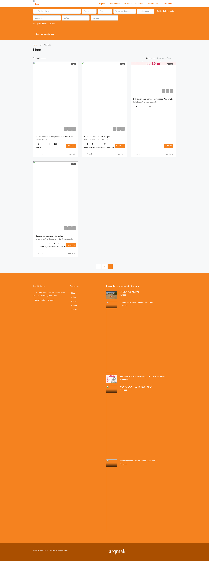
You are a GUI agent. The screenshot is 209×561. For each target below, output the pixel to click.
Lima (73, 293)
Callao (73, 297)
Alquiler (170, 64)
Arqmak (102, 4)
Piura (73, 301)
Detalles (71, 146)
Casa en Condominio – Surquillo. (98, 136)
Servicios (127, 4)
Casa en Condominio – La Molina (49, 236)
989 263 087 (169, 4)
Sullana (74, 309)
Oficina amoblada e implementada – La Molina (55, 136)
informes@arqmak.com (44, 300)
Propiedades (114, 4)
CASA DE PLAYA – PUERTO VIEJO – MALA (136, 387)
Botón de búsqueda (165, 11)
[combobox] (89, 11)
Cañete (74, 305)
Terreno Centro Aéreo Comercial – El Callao (136, 303)
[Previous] (98, 266)
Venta (73, 64)
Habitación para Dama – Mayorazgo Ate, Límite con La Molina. (159, 99)
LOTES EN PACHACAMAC (129, 292)
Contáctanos (152, 4)
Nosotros (139, 4)
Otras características (44, 34)
